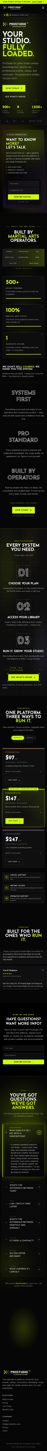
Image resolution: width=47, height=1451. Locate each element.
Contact (5, 1421)
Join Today (37, 2)
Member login (7, 1409)
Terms (4, 1431)
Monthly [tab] (18, 737)
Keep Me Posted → (23, 1062)
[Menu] (43, 7)
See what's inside (15, 97)
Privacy (5, 1427)
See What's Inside (21, 677)
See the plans (21, 1283)
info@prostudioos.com (11, 1424)
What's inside (7, 1399)
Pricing (5, 1403)
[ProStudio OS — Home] (12, 7)
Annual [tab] (30, 737)
